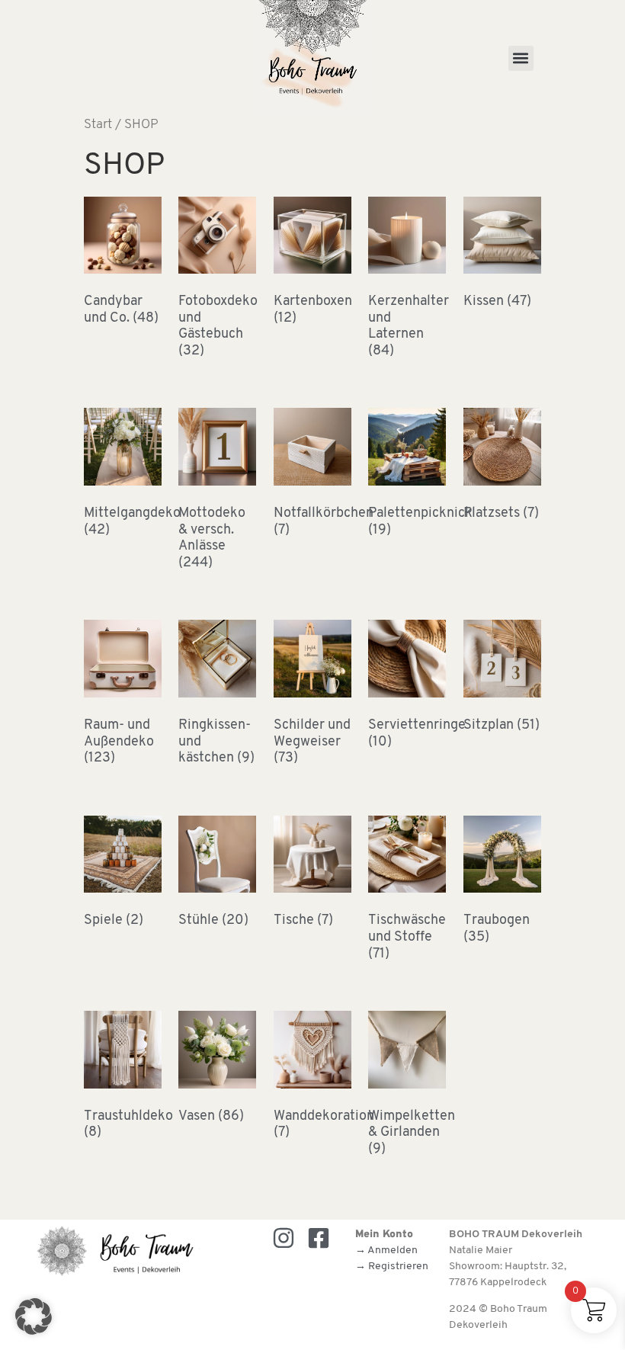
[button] (521, 58)
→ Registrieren (391, 1266)
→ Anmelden (386, 1250)
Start (98, 125)
